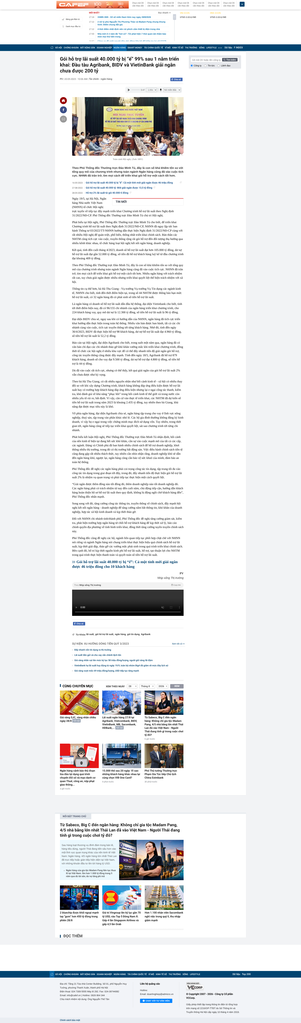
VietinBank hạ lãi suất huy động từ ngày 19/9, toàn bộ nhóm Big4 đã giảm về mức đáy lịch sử (121, 665)
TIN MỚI (121, 202)
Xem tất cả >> (178, 644)
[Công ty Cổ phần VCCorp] (213, 986)
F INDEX (238, 47)
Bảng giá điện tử (73, 19)
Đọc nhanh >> (164, 13)
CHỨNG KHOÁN (71, 47)
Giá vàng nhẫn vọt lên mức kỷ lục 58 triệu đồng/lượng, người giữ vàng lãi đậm (113, 660)
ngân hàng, (120, 634)
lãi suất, (90, 634)
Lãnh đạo (225, 65)
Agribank (145, 634)
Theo (127, 585)
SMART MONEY (135, 47)
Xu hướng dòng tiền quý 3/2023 (106, 643)
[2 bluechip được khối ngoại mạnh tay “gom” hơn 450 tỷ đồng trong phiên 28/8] (79, 897)
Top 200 (246, 974)
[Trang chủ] (51, 47)
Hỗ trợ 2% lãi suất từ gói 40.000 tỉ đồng (107, 193)
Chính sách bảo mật (70, 1020)
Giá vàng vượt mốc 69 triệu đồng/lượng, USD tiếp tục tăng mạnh (106, 671)
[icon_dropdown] (242, 4)
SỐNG (201, 47)
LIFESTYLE (211, 47)
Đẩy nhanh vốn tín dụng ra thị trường (92, 650)
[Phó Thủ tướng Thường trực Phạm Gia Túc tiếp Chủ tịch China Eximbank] (164, 756)
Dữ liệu (228, 47)
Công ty (198, 65)
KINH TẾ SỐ (177, 47)
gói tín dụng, (133, 634)
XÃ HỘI (58, 47)
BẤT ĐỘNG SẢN (87, 47)
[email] (63, 119)
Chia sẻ (177, 79)
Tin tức (211, 65)
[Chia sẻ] (63, 109)
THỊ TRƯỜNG (191, 47)
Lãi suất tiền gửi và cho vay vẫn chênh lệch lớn (97, 655)
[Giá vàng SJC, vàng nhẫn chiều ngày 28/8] (79, 703)
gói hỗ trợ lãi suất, (104, 634)
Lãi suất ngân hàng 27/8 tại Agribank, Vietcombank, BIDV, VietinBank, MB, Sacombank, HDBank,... (119, 722)
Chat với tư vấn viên (158, 1001)
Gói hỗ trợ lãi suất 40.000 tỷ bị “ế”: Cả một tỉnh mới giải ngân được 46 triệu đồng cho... (129, 182)
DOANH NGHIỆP (104, 47)
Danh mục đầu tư (73, 26)
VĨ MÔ (168, 47)
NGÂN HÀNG (120, 47)
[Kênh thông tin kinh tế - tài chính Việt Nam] (92, 5)
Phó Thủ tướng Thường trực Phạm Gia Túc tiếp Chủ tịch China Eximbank (161, 774)
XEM (176, 686)
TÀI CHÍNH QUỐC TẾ (153, 47)
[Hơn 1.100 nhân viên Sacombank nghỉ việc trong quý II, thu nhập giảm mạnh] (164, 897)
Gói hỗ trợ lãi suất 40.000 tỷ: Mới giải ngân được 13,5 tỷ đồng (119, 187)
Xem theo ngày (115, 686)
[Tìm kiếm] (230, 59)
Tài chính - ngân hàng (100, 79)
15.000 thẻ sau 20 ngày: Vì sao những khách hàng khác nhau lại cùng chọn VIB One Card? (121, 774)
